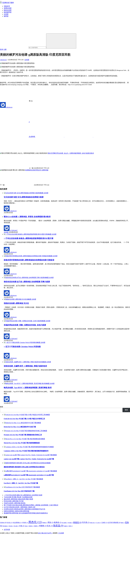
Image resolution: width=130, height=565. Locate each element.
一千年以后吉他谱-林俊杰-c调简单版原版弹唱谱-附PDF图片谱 (28, 238)
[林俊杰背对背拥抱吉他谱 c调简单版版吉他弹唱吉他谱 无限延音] (28, 256)
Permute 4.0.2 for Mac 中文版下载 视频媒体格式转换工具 (23, 435)
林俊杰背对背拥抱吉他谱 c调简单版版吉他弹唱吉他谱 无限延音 (29, 260)
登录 (1, 49)
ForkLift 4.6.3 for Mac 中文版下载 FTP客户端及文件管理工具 (24, 418)
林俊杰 (77, 522)
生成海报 (32, 136)
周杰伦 (35, 522)
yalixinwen (3, 60)
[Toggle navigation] (1, 1)
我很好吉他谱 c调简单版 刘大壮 (16, 303)
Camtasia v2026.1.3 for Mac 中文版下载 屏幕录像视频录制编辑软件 (26, 451)
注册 (4, 49)
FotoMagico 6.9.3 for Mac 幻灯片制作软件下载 (19, 491)
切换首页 (7, 6)
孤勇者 (57, 522)
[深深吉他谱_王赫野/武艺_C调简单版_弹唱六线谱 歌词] (25, 362)
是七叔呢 (65, 522)
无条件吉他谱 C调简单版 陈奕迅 (14, 503)
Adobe (3, 522)
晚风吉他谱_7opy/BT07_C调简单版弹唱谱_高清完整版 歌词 (28, 388)
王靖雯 (104, 522)
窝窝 (123, 522)
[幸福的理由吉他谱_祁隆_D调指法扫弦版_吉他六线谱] (25, 321)
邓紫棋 (43, 526)
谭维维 (31, 526)
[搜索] (61, 41)
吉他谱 (6, 14)
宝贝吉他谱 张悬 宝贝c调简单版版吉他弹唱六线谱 (23, 197)
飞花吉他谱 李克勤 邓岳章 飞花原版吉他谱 (18, 497)
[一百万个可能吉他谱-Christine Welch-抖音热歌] (22, 342)
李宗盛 (70, 522)
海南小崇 (93, 522)
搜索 (1, 407)
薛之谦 (16, 526)
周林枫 (44, 522)
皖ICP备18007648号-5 (45, 533)
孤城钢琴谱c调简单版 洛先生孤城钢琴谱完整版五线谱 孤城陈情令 (26, 513)
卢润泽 (25, 522)
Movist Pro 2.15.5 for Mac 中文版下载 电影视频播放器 (22, 443)
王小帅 (98, 522)
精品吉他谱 (7, 10)
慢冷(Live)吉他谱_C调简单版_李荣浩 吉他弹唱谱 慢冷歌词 (27, 217)
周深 (50, 522)
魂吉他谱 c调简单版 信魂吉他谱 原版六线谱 (18, 499)
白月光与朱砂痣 (114, 522)
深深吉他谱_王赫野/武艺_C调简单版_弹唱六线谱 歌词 (25, 366)
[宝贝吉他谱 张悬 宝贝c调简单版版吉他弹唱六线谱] (24, 193)
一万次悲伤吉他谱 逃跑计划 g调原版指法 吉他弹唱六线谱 (23, 495)
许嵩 (21, 526)
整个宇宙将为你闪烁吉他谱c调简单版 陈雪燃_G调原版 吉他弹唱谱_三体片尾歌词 (31, 505)
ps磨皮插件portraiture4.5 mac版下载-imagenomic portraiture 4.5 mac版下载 (29, 475)
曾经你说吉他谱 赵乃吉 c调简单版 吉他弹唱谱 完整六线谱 (27, 282)
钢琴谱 (6, 16)
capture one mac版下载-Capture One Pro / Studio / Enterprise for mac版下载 (29, 459)
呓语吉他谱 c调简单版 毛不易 (14, 501)
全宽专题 (7, 529)
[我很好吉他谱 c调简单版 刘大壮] (18, 299)
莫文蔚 (11, 526)
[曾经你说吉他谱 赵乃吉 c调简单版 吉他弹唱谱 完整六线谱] (26, 277)
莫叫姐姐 (5, 526)
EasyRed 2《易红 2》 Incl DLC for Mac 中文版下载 (21, 483)
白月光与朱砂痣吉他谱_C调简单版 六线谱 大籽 (19, 507)
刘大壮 (10, 522)
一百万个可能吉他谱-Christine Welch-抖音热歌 (22, 347)
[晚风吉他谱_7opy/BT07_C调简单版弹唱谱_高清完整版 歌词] (27, 383)
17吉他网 (61, 533)
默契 (71, 526)
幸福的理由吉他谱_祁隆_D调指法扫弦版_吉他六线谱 (25, 325)
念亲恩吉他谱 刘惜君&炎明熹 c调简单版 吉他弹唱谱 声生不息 (24, 509)
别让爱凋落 (17, 522)
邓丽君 (36, 526)
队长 (50, 526)
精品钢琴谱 (7, 12)
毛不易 (86, 522)
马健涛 (66, 526)
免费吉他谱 (7, 8)
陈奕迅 (58, 525)
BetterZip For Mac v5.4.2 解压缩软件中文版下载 (20, 427)
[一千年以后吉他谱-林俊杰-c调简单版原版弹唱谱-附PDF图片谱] (28, 234)
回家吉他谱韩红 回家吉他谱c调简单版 (16, 511)
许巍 (26, 526)
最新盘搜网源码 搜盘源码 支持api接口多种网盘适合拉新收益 (24, 467)
